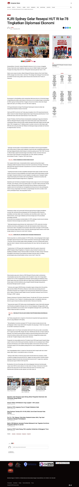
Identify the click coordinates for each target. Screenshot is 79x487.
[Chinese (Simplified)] (24, 61)
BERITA (13, 7)
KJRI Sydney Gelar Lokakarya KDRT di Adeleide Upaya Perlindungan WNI (26, 388)
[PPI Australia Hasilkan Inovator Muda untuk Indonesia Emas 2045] (42, 382)
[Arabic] (22, 61)
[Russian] (35, 61)
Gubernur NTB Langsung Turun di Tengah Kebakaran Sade (23, 407)
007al (12, 27)
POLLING (53, 7)
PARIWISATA (33, 7)
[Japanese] (33, 61)
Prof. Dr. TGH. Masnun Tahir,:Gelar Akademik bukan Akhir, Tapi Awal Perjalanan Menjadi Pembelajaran (25, 418)
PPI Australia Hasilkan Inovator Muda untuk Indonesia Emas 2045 (41, 388)
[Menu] (71, 3)
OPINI (38, 7)
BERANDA (9, 7)
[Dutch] (25, 61)
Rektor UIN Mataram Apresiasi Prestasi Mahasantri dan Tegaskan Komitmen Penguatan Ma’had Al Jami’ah (28, 424)
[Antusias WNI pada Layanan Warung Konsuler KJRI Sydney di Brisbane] (13, 382)
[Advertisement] (28, 88)
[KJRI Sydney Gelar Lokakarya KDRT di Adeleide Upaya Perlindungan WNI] (28, 382)
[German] (29, 61)
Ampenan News (15, 3)
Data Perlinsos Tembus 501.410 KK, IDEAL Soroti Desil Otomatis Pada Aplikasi (26, 412)
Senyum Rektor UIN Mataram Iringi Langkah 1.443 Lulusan (23, 402)
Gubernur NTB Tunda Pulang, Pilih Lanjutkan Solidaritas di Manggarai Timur (28, 429)
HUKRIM (24, 7)
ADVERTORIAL (42, 7)
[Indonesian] (31, 61)
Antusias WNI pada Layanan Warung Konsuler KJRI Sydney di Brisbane (13, 388)
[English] (27, 61)
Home (8, 9)
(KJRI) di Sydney (37, 66)
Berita (10, 9)
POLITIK (28, 7)
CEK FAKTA (48, 7)
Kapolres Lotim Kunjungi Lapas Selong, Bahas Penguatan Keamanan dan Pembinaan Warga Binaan (27, 397)
